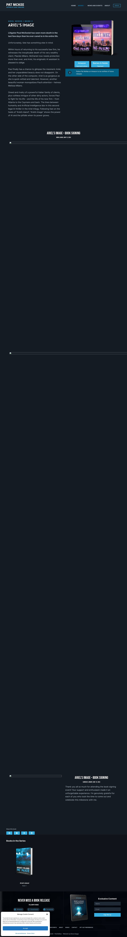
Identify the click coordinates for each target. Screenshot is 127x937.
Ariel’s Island (24, 883)
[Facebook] (9, 833)
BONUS (117, 5)
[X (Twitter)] (17, 833)
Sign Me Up (107, 915)
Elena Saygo (75, 934)
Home (73, 5)
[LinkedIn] (32, 833)
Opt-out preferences (20, 933)
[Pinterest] (24, 833)
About (107, 5)
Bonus (67, 927)
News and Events (95, 5)
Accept (25, 928)
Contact (74, 927)
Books (80, 5)
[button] (47, 914)
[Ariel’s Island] (24, 862)
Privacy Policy (30, 933)
